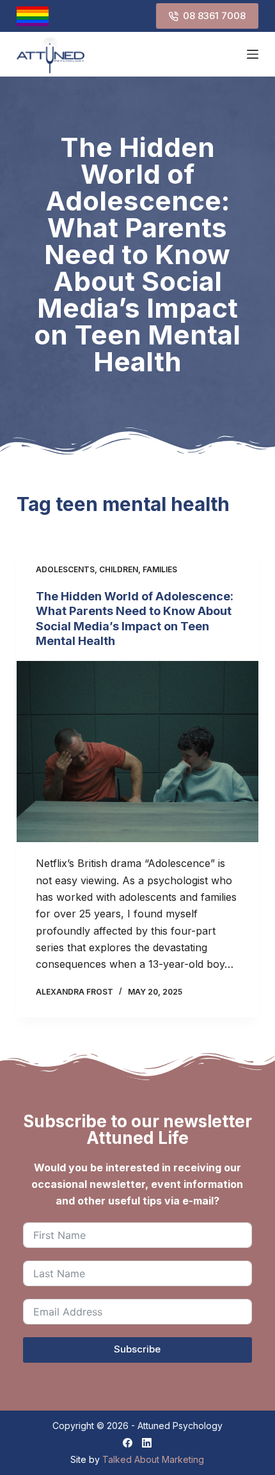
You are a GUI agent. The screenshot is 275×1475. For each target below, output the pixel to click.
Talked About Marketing (153, 1459)
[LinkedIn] (147, 1443)
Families (160, 569)
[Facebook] (127, 1443)
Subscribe (137, 1349)
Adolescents (65, 569)
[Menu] (252, 54)
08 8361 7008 (214, 16)
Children (118, 569)
